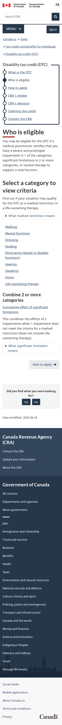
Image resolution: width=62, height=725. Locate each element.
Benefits (8, 556)
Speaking (12, 271)
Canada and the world (17, 621)
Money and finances (16, 629)
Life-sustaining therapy (22, 284)
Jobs (5, 523)
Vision (9, 277)
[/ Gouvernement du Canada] (23, 5)
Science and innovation (18, 637)
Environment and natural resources (26, 580)
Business (8, 548)
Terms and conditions (17, 709)
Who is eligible (19, 80)
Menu (11, 28)
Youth (6, 661)
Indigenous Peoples (15, 645)
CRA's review (17, 96)
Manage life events (15, 669)
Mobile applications (15, 692)
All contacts (10, 493)
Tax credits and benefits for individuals (31, 46)
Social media (11, 684)
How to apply (17, 88)
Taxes (24, 39)
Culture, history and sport (19, 596)
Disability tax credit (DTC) (22, 54)
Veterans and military (16, 653)
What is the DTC (20, 72)
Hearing (11, 264)
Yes (26, 402)
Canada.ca (9, 39)
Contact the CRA (20, 119)
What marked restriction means (31, 216)
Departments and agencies (20, 502)
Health (7, 564)
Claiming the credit (22, 111)
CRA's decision (19, 103)
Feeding (11, 246)
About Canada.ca (14, 700)
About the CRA (12, 467)
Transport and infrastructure (21, 612)
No (36, 402)
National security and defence (22, 588)
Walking (11, 227)
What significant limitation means (28, 348)
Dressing (11, 240)
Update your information (19, 459)
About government (15, 510)
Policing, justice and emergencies (24, 604)
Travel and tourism (15, 540)
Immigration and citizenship (21, 531)
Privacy (7, 717)
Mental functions (17, 233)
